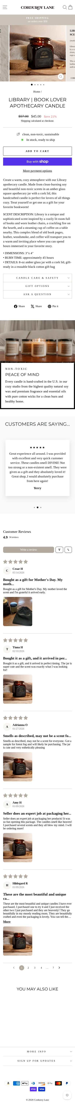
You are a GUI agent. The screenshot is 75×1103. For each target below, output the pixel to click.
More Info (36, 1051)
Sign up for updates (36, 1060)
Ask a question (37, 294)
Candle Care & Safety (37, 278)
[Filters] (59, 550)
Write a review (28, 549)
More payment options (37, 171)
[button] (17, 611)
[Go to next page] (60, 967)
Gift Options (37, 286)
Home (36, 91)
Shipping (25, 120)
